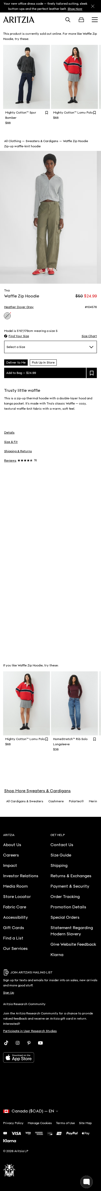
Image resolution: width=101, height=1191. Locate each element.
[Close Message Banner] (93, 6)
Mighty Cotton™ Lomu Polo (73, 112)
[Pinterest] (29, 1043)
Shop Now (75, 8)
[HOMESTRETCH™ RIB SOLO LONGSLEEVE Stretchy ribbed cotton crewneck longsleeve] (74, 703)
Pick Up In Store (43, 362)
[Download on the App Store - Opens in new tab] (50, 1057)
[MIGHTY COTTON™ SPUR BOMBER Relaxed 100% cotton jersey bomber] (26, 77)
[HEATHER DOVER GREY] (7, 316)
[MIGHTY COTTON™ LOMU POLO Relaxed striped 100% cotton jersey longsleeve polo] (74, 77)
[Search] (68, 19)
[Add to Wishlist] (46, 112)
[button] (16, 336)
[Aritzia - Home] (18, 20)
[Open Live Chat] (86, 1182)
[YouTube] (40, 1043)
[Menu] (94, 19)
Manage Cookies (40, 1123)
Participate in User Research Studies (30, 1031)
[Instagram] (18, 1043)
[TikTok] (6, 1043)
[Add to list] (91, 373)
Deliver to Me (16, 362)
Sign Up (8, 992)
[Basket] (81, 19)
